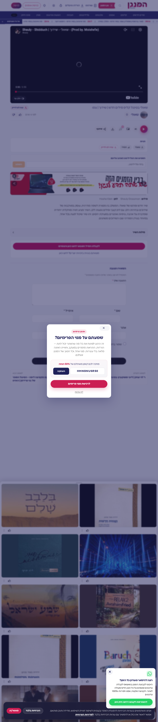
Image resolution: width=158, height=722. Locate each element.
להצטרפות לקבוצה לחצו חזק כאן (131, 702)
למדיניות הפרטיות (84, 715)
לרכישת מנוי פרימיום (79, 384)
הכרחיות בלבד (33, 710)
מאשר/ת (14, 710)
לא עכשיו (79, 392)
